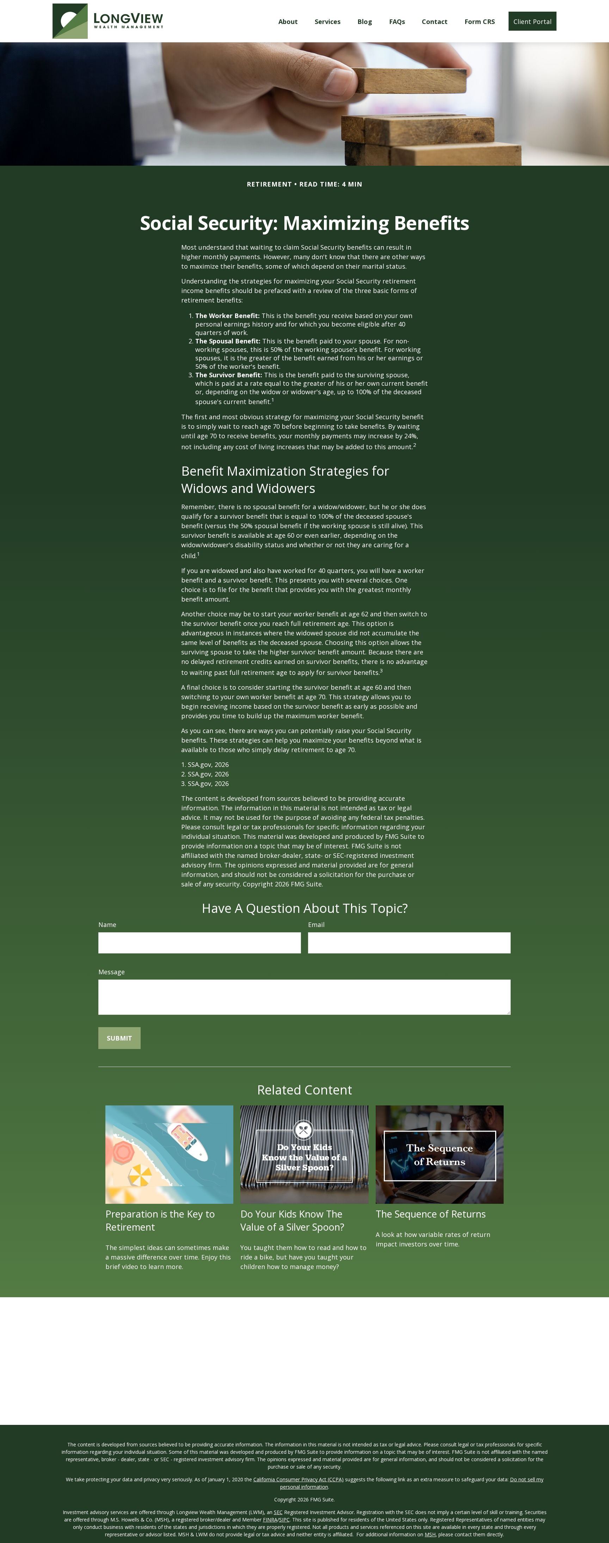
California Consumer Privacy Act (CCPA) (298, 1479)
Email (316, 924)
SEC (278, 1512)
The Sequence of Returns (431, 1213)
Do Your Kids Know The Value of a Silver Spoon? (292, 1220)
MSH (430, 1534)
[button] (288, 21)
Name (107, 924)
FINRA (270, 1519)
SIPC (284, 1519)
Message (111, 972)
